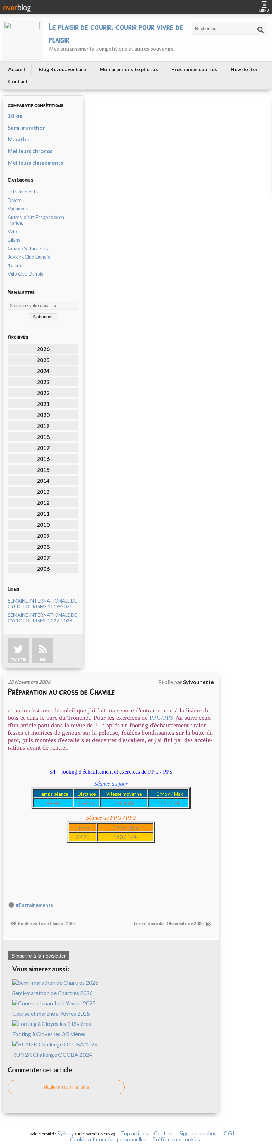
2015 (43, 470)
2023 (43, 382)
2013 (43, 492)
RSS (43, 659)
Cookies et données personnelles (108, 1139)
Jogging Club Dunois (29, 257)
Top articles (134, 1133)
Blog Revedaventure (62, 69)
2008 (43, 546)
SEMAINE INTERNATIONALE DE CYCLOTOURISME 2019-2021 (42, 603)
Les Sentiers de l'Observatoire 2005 (169, 923)
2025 (43, 360)
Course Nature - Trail (30, 248)
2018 (43, 437)
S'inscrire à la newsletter (38, 956)
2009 (43, 535)
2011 (43, 513)
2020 (43, 415)
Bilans (14, 240)
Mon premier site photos (129, 69)
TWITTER (18, 659)
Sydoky (65, 1133)
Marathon (20, 139)
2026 (43, 349)
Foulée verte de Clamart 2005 (46, 923)
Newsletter (244, 69)
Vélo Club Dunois (25, 274)
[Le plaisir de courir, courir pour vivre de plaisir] (22, 40)
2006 (43, 568)
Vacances (18, 208)
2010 (43, 524)
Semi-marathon (27, 127)
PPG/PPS (161, 717)
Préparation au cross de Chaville (61, 691)
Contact (18, 81)
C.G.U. (230, 1133)
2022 (43, 393)
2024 (43, 371)
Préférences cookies (176, 1139)
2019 (43, 426)
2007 (43, 557)
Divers (14, 200)
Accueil (16, 69)
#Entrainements (34, 905)
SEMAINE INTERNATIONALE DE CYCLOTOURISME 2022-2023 (42, 617)
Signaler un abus (198, 1133)
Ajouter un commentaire (66, 1087)
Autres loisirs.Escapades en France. (36, 220)
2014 (43, 481)
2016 (43, 459)
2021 (43, 404)
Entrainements (23, 191)
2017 (43, 448)
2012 (43, 502)
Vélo (12, 231)
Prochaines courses (194, 69)
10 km (15, 116)
